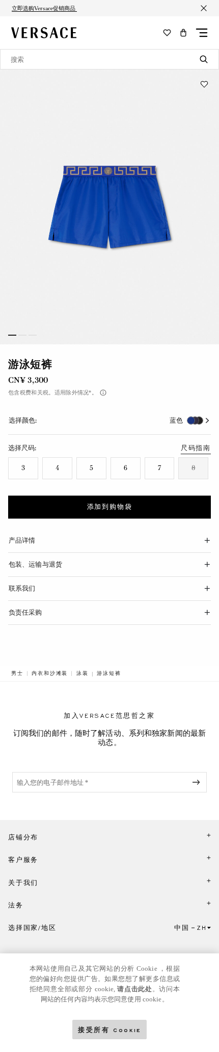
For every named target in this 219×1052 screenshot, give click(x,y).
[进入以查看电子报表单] (198, 782)
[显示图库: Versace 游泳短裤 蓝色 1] (109, 206)
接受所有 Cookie (109, 1029)
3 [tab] (33, 335)
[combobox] (109, 59)
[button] (183, 33)
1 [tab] (12, 335)
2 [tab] (22, 335)
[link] (17, 673)
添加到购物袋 (109, 506)
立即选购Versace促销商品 (44, 8)
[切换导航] (202, 33)
